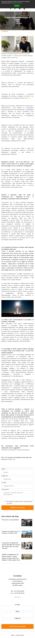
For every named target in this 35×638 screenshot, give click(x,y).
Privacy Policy (20, 635)
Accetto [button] (17, 6)
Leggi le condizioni (17, 3)
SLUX (28, 98)
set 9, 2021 (19, 23)
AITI (17, 22)
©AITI (12, 635)
